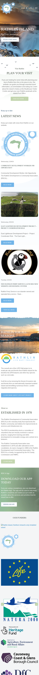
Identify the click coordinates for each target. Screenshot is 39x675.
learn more (8, 343)
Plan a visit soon (10, 39)
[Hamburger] (36, 8)
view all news (8, 310)
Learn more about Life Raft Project (17, 395)
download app (8, 504)
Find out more (18, 99)
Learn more (7, 461)
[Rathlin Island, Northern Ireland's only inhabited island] (8, 8)
